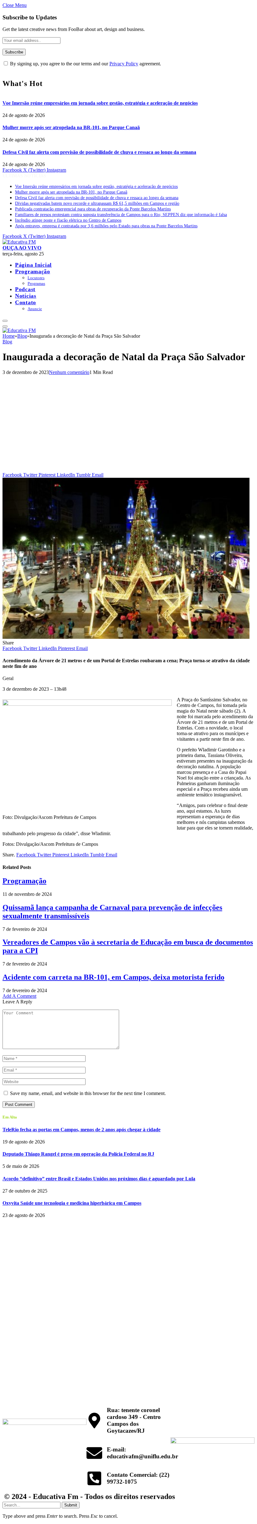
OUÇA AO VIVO (22, 248)
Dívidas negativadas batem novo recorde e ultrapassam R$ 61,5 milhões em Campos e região (97, 203)
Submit (70, 1505)
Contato (25, 302)
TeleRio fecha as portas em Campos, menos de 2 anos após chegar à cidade (81, 1129)
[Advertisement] (128, 425)
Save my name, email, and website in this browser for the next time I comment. (88, 1093)
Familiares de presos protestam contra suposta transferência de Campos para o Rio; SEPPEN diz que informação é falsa (121, 214)
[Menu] (5, 321)
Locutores (36, 277)
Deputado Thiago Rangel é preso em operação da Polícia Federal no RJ (78, 1154)
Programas (36, 283)
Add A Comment (19, 996)
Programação (32, 271)
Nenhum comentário (69, 372)
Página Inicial (33, 265)
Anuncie (35, 308)
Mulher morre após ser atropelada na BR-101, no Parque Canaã (71, 127)
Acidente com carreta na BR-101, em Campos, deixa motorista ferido (113, 977)
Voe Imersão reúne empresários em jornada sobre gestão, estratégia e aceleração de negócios (100, 103)
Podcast (25, 289)
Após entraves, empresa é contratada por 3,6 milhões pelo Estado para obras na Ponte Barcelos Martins (106, 226)
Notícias (25, 296)
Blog (7, 341)
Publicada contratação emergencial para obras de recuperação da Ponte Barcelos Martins (93, 209)
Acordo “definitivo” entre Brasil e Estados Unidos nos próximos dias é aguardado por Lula (99, 1178)
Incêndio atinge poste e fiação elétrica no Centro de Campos (68, 220)
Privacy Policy (123, 63)
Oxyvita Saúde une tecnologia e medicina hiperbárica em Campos (72, 1203)
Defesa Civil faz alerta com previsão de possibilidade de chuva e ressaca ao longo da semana (99, 152)
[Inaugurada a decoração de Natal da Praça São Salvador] (126, 637)
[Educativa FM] (19, 242)
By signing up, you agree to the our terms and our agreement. (85, 63)
